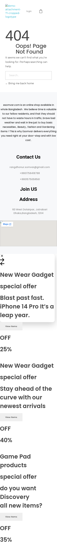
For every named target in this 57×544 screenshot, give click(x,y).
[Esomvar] (13, 11)
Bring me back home (21, 83)
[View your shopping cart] (41, 11)
